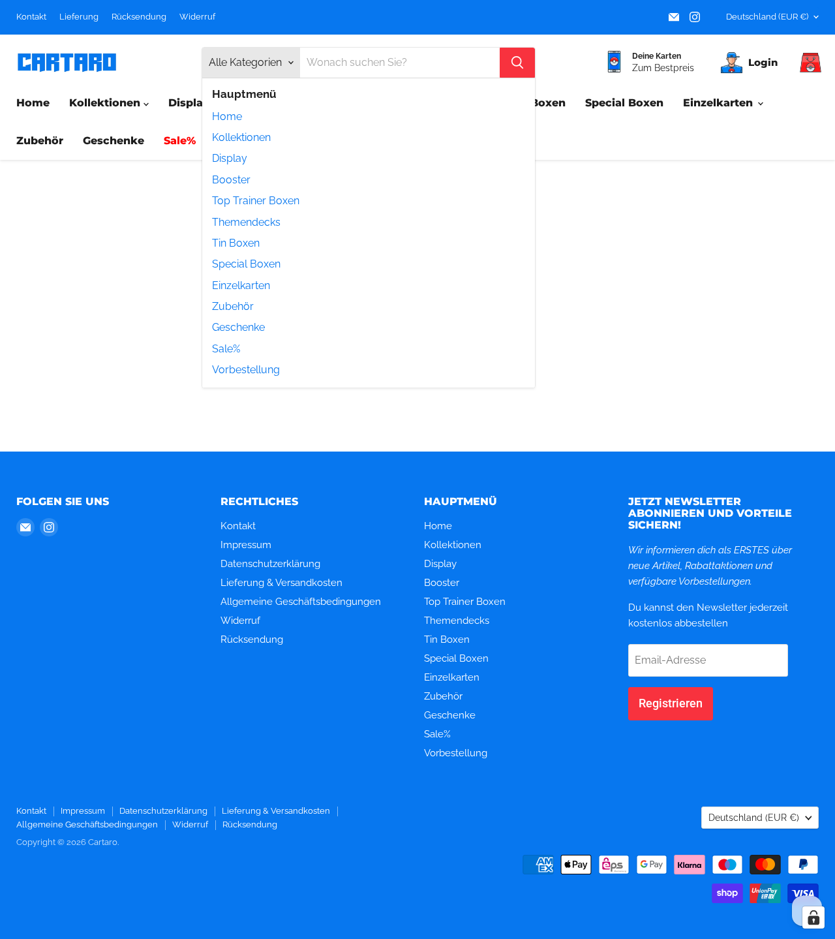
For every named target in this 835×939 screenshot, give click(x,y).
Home (227, 116)
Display (229, 158)
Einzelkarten (241, 285)
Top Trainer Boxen (255, 200)
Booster (231, 180)
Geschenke (238, 327)
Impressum (245, 545)
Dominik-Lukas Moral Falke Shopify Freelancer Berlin (173, 860)
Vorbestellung (246, 369)
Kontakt (31, 17)
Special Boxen (246, 264)
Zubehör (233, 306)
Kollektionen (241, 137)
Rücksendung (139, 17)
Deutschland (767, 17)
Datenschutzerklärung (270, 564)
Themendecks (246, 222)
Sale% (226, 349)
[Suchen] (517, 63)
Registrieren (671, 703)
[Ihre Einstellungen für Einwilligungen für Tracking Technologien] (813, 917)
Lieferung (79, 17)
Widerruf (197, 17)
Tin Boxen (236, 243)
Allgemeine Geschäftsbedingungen (300, 602)
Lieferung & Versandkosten (281, 583)
